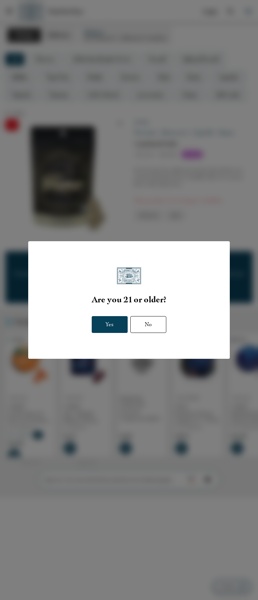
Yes (109, 324)
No (148, 324)
